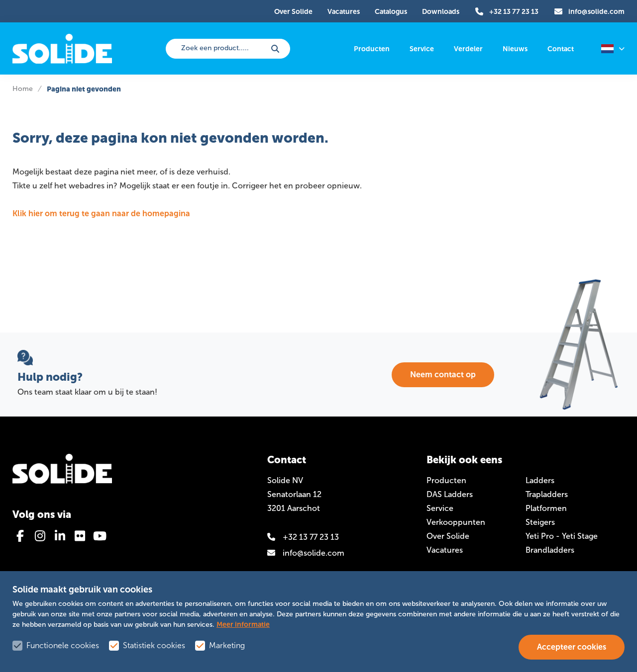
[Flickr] (79, 535)
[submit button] (275, 49)
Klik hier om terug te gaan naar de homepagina (101, 213)
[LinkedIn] (59, 535)
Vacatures (444, 550)
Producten (446, 480)
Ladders (540, 480)
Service (439, 508)
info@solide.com (313, 553)
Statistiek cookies (154, 645)
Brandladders (550, 550)
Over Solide (447, 536)
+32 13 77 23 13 (311, 537)
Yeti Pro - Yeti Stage (562, 536)
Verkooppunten (455, 522)
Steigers (540, 522)
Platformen (546, 508)
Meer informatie (243, 624)
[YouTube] (99, 535)
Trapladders (547, 494)
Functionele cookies (62, 645)
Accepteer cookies (571, 647)
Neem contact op (443, 374)
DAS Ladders (449, 494)
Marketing (227, 645)
